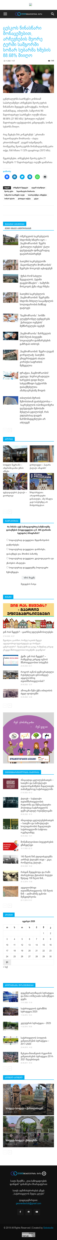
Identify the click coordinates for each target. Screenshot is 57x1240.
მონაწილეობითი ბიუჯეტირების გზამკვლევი (37, 843)
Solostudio (48, 1227)
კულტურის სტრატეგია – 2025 (36, 1023)
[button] (52, 14)
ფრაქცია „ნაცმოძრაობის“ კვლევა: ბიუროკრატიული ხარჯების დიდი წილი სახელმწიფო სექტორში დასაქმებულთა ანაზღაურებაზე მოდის (34, 381)
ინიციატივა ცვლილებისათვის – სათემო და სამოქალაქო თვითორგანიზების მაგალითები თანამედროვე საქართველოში (37, 784)
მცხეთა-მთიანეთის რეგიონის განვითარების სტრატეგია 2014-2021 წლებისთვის (37, 1056)
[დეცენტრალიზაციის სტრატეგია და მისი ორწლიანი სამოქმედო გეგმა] (10, 997)
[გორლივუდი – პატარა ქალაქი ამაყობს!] (42, 453)
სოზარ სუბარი (9, 199)
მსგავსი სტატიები (14, 224)
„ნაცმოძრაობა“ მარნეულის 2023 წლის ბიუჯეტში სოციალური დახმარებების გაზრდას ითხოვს (35, 339)
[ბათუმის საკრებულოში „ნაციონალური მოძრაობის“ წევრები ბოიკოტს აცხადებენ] (10, 265)
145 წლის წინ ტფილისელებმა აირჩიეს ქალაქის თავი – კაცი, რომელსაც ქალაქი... (36, 859)
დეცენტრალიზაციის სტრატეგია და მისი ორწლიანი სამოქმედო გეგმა (37, 996)
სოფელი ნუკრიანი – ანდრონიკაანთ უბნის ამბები (13, 468)
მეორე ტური (8, 191)
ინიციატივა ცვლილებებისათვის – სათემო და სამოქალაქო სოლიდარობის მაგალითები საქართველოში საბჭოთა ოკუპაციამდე (37, 826)
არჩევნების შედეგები (20, 188)
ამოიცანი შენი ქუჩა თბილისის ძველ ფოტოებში (36, 692)
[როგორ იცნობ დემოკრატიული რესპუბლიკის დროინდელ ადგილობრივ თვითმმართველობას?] (10, 674)
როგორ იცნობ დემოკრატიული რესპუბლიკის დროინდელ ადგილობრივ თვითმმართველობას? (37, 676)
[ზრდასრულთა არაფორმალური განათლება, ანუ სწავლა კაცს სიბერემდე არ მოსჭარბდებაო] (42, 481)
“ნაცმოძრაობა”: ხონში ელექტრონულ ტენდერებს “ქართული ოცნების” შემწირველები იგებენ (35, 321)
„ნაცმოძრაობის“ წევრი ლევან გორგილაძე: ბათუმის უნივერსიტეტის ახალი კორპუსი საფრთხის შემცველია (37, 358)
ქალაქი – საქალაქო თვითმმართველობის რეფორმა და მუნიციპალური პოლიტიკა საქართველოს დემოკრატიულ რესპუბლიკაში (36, 805)
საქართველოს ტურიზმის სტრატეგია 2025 (34, 1010)
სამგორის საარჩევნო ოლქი (14, 195)
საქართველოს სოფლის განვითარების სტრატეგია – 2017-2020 (35, 1041)
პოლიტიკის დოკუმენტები (19, 985)
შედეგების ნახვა (28, 584)
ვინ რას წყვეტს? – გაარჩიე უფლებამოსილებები (28, 632)
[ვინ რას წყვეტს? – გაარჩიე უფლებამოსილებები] (28, 615)
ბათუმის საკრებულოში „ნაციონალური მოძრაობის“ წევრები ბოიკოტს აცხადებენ (36, 265)
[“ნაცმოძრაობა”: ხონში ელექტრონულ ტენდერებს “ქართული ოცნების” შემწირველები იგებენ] (10, 318)
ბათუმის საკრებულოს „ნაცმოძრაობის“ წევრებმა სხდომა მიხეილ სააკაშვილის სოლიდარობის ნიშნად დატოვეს (36, 301)
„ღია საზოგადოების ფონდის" (28, 1182)
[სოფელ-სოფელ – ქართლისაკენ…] (28, 1099)
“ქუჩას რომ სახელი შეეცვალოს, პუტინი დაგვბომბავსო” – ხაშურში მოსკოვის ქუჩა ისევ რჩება (34, 281)
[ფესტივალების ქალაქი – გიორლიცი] (15, 481)
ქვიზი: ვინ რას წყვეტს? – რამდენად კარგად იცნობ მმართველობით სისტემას (34, 659)
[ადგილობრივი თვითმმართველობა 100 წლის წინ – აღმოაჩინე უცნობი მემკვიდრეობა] (10, 891)
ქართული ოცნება (24, 199)
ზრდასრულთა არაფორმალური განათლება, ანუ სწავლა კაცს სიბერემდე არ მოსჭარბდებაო (41, 499)
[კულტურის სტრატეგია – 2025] (10, 1026)
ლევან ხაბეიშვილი (38, 188)
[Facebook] (20, 1212)
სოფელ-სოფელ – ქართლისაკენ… (25, 1108)
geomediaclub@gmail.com (28, 1203)
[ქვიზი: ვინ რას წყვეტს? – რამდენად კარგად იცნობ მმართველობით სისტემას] (10, 660)
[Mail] (29, 1212)
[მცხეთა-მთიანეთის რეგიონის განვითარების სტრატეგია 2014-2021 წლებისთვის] (10, 1057)
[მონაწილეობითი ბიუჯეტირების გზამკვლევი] (10, 845)
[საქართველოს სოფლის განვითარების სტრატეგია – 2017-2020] (10, 1040)
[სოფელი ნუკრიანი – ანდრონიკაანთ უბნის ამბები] (15, 453)
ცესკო (36, 199)
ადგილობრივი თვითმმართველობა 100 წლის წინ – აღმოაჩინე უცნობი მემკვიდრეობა (37, 892)
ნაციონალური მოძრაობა (26, 191)
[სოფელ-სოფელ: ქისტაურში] (28, 1131)
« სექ (5, 966)
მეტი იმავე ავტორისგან (18, 228)
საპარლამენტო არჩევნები (37, 195)
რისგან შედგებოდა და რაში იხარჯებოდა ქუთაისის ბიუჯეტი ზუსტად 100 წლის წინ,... (37, 875)
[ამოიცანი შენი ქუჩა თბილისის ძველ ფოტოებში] (10, 693)
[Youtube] (37, 1212)
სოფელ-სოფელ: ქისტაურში (21, 1140)
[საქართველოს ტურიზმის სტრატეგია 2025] (10, 1011)
